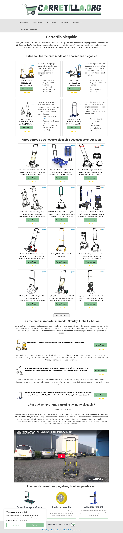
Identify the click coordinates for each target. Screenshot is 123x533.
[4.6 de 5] (76, 93)
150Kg (44, 119)
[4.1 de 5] (64, 182)
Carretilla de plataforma (29, 507)
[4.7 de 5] (93, 308)
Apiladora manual (93, 507)
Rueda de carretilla (61, 507)
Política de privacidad (59, 530)
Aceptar (34, 525)
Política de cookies (74, 530)
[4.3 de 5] (93, 182)
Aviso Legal (46, 530)
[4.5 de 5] (35, 266)
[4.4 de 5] (29, 93)
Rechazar (16, 525)
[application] (29, 22)
